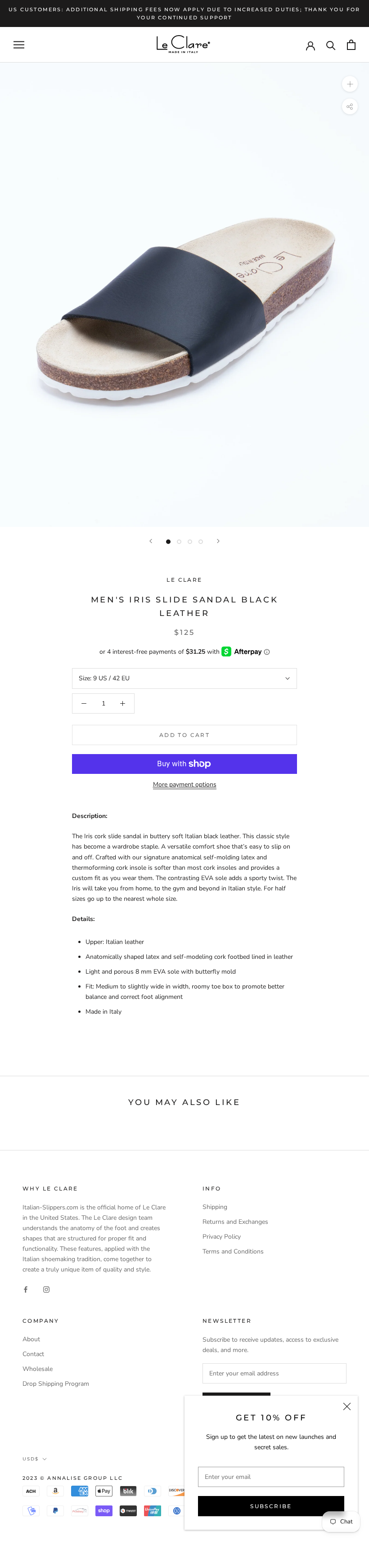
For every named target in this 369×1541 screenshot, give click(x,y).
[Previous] (150, 541)
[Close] (347, 1406)
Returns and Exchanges (235, 1222)
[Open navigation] (19, 45)
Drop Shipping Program (55, 1383)
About (31, 1339)
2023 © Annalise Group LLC (72, 1478)
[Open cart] (351, 45)
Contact (33, 1354)
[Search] (331, 44)
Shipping (214, 1207)
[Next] (218, 541)
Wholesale (37, 1369)
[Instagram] (46, 1289)
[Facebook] (25, 1289)
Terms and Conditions (233, 1251)
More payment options (184, 784)
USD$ (30, 1459)
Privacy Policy (221, 1236)
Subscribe (271, 1506)
